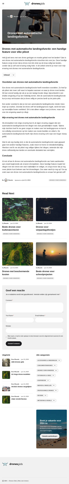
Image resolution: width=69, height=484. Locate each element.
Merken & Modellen (46, 385)
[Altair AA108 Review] (6, 400)
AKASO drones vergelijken (21, 387)
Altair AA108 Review (19, 399)
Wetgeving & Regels (46, 400)
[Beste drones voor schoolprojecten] (51, 254)
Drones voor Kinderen (58, 180)
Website (8, 326)
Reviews (42, 395)
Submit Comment (14, 343)
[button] (3, 4)
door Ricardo (15, 359)
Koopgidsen (43, 380)
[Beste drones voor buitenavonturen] (17, 209)
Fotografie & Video (46, 375)
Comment (9, 300)
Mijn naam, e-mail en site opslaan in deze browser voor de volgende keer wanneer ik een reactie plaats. (35, 337)
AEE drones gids (17, 362)
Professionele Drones (47, 390)
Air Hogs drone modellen (20, 374)
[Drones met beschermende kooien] (17, 254)
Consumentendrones (47, 365)
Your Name (10, 315)
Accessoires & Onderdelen (49, 360)
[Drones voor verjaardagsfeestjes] (51, 209)
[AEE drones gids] (6, 363)
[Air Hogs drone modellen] (6, 375)
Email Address (40, 315)
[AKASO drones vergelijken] (6, 387)
